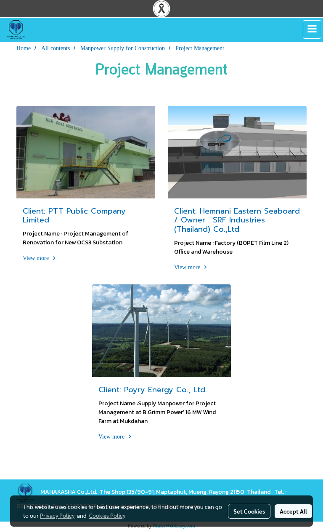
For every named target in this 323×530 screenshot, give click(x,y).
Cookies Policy (107, 515)
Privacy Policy (57, 515)
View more (36, 258)
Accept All (293, 511)
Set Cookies (249, 511)
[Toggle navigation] (312, 29)
